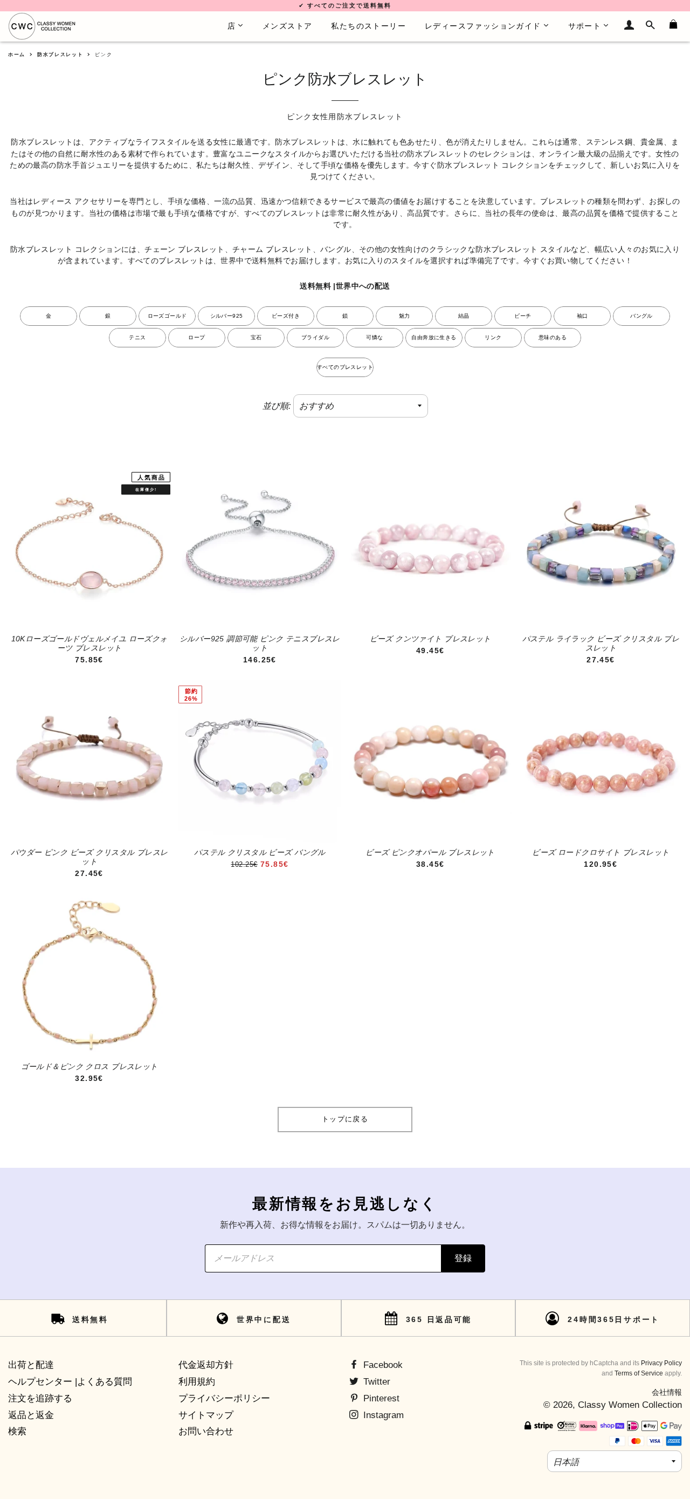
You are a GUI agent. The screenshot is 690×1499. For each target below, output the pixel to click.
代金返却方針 (205, 1365)
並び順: (277, 405)
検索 (17, 1431)
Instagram (382, 1415)
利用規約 (196, 1382)
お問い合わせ (205, 1431)
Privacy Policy (661, 1363)
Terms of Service (639, 1373)
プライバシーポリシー (224, 1398)
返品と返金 (31, 1415)
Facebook (382, 1365)
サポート (585, 26)
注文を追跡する (40, 1398)
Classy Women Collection (630, 1405)
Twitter (375, 1382)
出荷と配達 (31, 1365)
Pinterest (380, 1398)
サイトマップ (205, 1415)
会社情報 (667, 1392)
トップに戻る (345, 1119)
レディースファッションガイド (483, 26)
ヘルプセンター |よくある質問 (70, 1382)
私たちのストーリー (368, 26)
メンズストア (287, 26)
